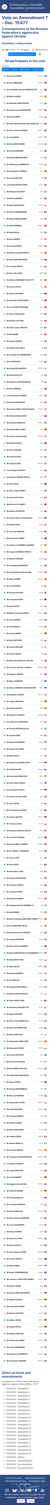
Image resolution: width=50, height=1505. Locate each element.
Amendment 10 (24, 1417)
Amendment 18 (24, 1446)
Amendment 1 (24, 1388)
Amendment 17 (24, 1442)
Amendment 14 (24, 1432)
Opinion (21, 1457)
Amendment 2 (24, 1392)
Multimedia (25, 1484)
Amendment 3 (24, 1396)
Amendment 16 (24, 1439)
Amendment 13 (24, 1428)
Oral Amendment (25, 1461)
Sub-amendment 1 (26, 1468)
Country (14, 69)
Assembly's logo (37, 1481)
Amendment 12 (24, 1424)
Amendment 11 (24, 1421)
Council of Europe (13, 1478)
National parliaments (35, 1478)
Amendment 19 (24, 1450)
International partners (15, 1481)
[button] (40, 54)
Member (6, 69)
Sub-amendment (25, 1464)
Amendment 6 (24, 1406)
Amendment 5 (24, 1403)
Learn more (38, 1497)
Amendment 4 (24, 1399)
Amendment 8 (24, 1410)
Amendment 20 (24, 1453)
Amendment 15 (24, 1435)
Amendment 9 (24, 1414)
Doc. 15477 (33, 1384)
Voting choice (37, 69)
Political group (25, 69)
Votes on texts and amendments (21, 54)
